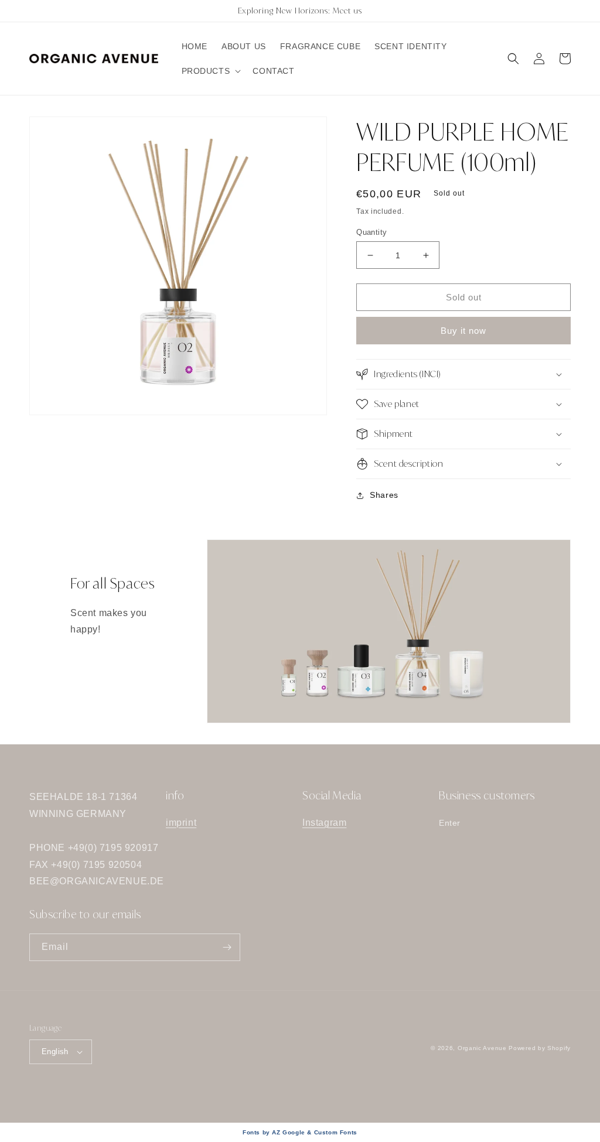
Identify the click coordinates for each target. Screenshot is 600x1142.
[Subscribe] (227, 947)
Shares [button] (384, 495)
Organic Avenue (482, 1048)
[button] (210, 71)
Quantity (371, 232)
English (55, 1051)
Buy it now (463, 331)
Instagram (324, 823)
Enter (450, 823)
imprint (181, 823)
